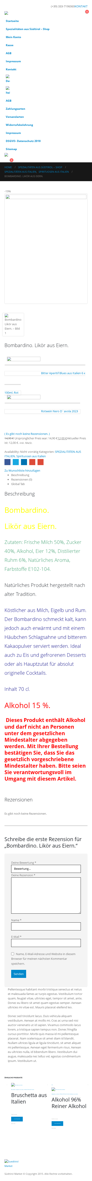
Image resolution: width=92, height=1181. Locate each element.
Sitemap (11, 149)
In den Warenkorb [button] (57, 1123)
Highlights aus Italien (55, 1094)
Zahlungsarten (15, 108)
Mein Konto (13, 37)
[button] (8, 5)
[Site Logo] (16, 14)
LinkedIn (24, 462)
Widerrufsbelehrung (19, 125)
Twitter (16, 462)
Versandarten (15, 116)
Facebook (7, 462)
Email (41, 462)
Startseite (12, 21)
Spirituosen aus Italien (31, 456)
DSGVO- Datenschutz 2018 (23, 141)
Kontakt (11, 69)
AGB (8, 53)
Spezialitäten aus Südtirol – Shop (28, 29)
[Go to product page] (29, 1085)
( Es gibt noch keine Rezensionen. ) (27, 434)
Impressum (13, 61)
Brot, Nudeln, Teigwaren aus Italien (17, 1089)
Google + (32, 462)
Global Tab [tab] (18, 484)
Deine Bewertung (23, 863)
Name (16, 920)
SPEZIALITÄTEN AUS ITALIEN (29, 1089)
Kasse (9, 45)
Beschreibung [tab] (20, 475)
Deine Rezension (23, 875)
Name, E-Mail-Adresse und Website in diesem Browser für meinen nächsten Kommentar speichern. (43, 958)
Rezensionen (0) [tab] (21, 479)
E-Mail (16, 937)
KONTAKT (81, 6)
